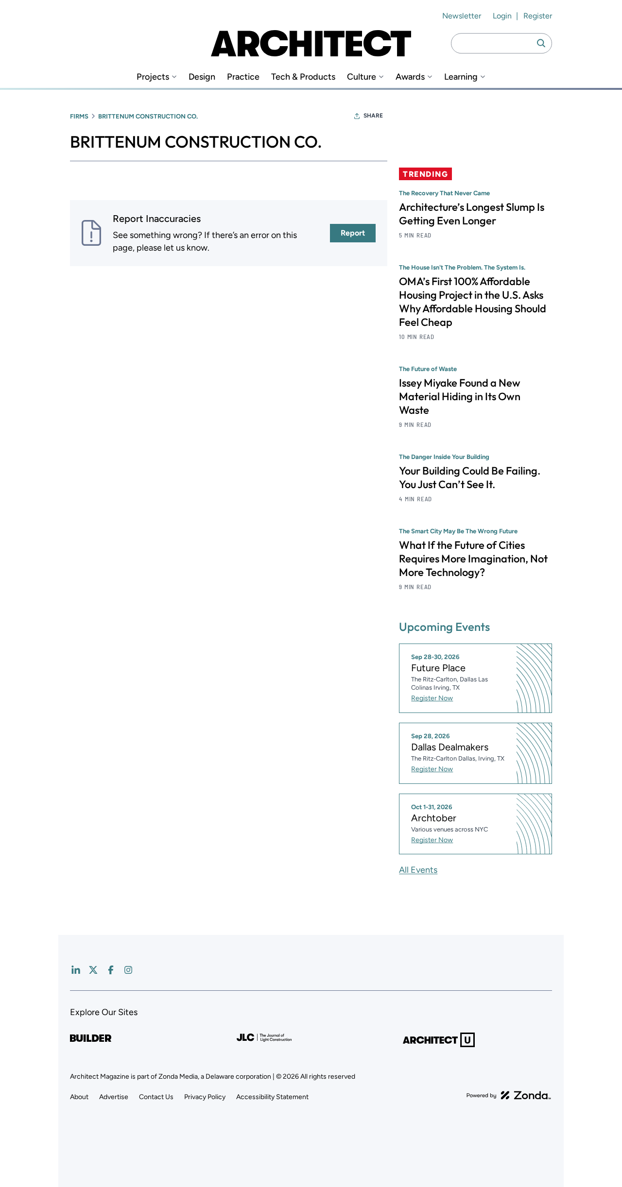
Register (537, 15)
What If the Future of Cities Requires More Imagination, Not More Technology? (473, 558)
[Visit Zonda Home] (509, 1095)
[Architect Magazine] (311, 43)
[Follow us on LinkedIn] (76, 970)
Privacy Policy (204, 1097)
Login (502, 15)
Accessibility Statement (272, 1097)
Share (373, 115)
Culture (361, 77)
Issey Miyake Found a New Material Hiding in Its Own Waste (459, 396)
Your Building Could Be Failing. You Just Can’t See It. (469, 477)
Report (353, 232)
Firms (79, 116)
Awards (410, 77)
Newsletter (461, 15)
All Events (418, 870)
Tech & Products (303, 77)
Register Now (432, 698)
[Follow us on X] (93, 970)
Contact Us (156, 1097)
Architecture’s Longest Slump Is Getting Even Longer (471, 213)
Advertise (113, 1097)
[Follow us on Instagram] (128, 970)
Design (202, 77)
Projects (153, 77)
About (79, 1097)
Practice (243, 77)
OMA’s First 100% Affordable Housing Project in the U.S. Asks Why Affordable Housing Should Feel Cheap (472, 301)
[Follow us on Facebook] (111, 970)
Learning (461, 77)
